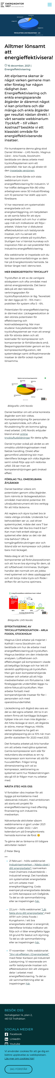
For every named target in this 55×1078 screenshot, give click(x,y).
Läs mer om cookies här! (19, 1058)
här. (37, 901)
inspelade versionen (22, 170)
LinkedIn (15, 1039)
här (28, 983)
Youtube (15, 1044)
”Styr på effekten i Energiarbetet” (29, 954)
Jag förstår (18, 1069)
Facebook (16, 1034)
